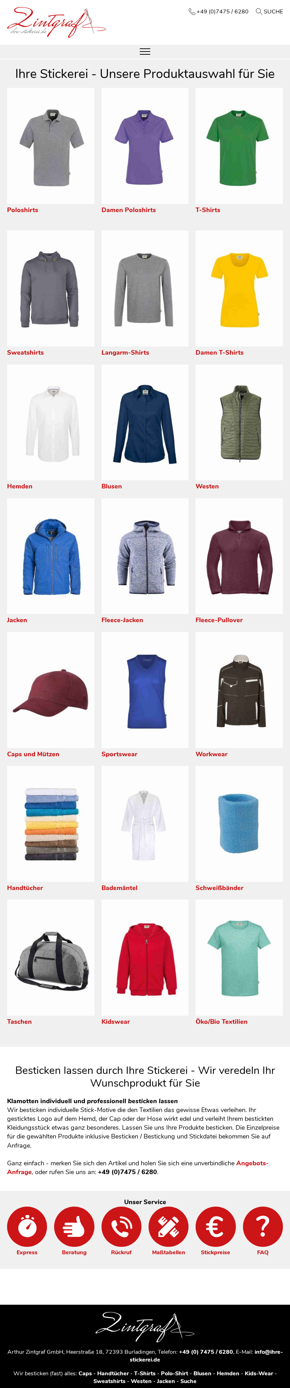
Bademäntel (120, 888)
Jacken (17, 620)
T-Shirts (208, 210)
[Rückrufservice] (121, 1226)
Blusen (112, 486)
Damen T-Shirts (220, 352)
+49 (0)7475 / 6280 (223, 11)
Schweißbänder (219, 888)
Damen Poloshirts (129, 210)
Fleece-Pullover (219, 620)
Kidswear (116, 1021)
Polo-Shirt (174, 1373)
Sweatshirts (25, 352)
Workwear (211, 754)
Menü (145, 51)
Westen (207, 486)
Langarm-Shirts (125, 352)
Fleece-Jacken (122, 620)
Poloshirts (22, 210)
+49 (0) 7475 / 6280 (206, 1352)
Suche (273, 11)
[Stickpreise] (216, 1226)
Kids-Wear (259, 1373)
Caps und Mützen (33, 754)
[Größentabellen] (168, 1226)
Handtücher (25, 888)
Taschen (19, 1021)
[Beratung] (74, 1226)
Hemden (20, 486)
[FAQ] (263, 1226)
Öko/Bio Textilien (222, 1021)
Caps (85, 1373)
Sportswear (119, 754)
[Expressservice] (27, 1226)
